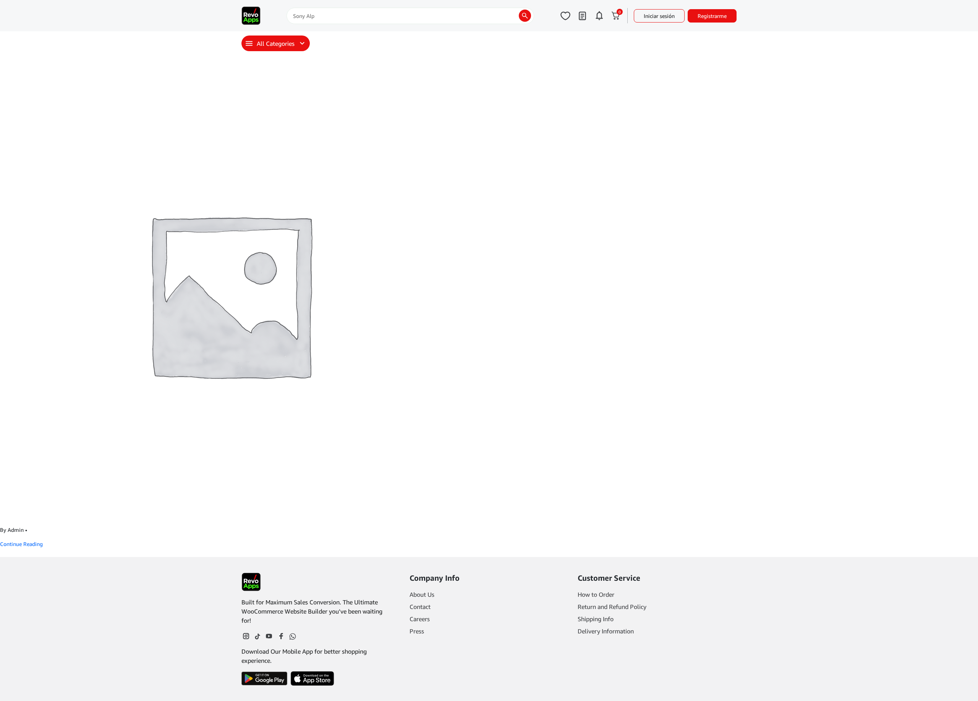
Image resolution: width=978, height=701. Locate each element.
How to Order (596, 594)
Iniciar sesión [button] (659, 16)
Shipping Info (596, 619)
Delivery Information (606, 631)
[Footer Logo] (251, 581)
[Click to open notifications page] (599, 15)
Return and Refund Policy (612, 607)
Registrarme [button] (712, 16)
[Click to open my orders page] (582, 15)
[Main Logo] (251, 15)
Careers (420, 619)
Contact (420, 607)
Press (417, 631)
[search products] (525, 16)
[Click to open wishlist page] (565, 15)
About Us (422, 594)
